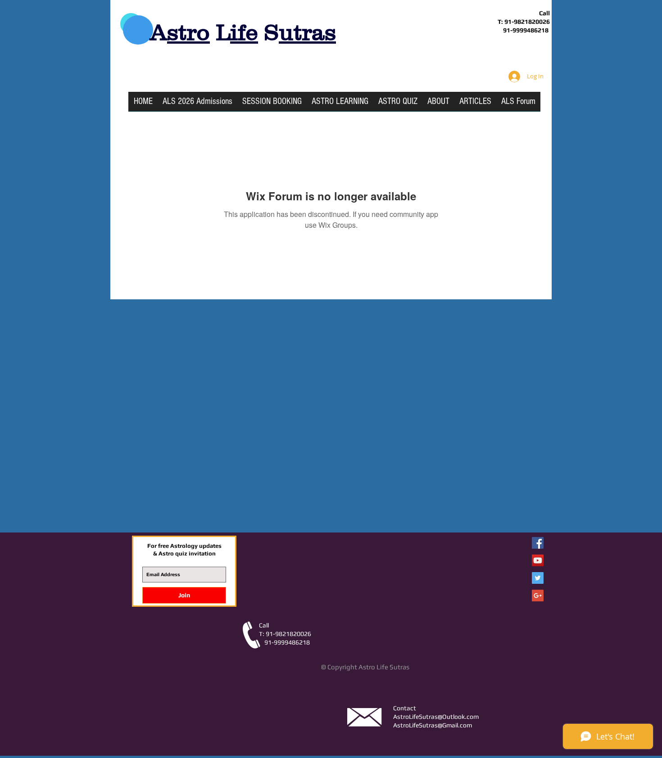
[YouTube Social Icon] (538, 560)
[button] (340, 104)
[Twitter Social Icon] (538, 578)
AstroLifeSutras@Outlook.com (436, 716)
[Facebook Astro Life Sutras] (538, 543)
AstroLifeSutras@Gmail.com (432, 725)
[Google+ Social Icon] (538, 595)
